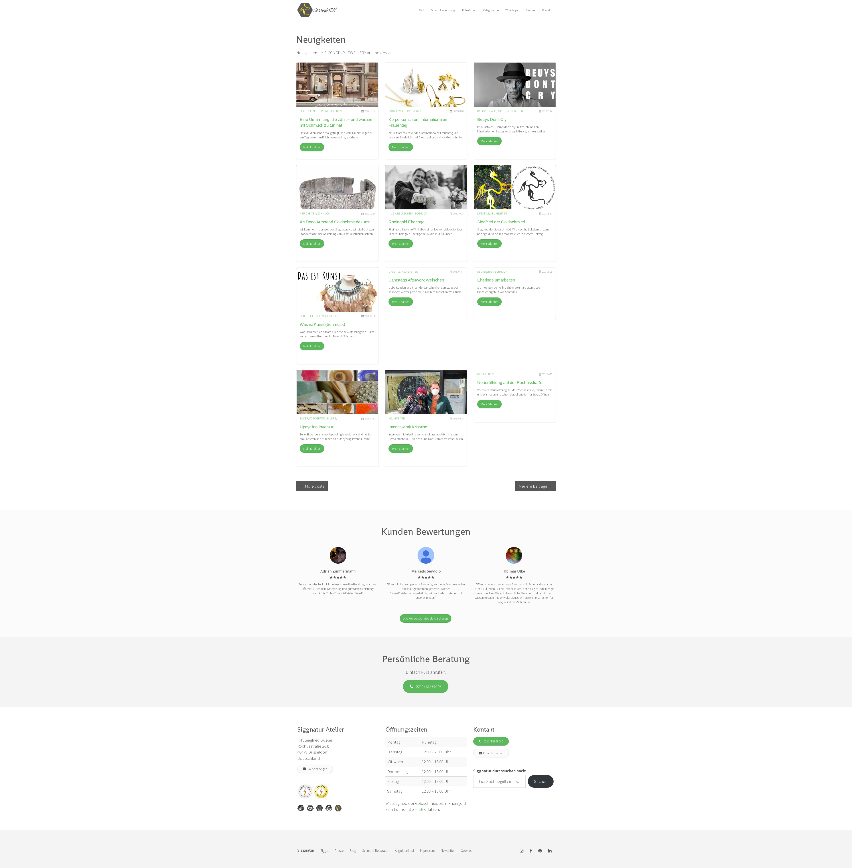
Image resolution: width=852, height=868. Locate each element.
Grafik (492, 111)
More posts (312, 486)
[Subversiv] (319, 808)
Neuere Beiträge (535, 486)
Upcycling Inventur (316, 427)
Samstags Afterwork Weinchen (416, 280)
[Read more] (337, 85)
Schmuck (323, 213)
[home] (317, 5)
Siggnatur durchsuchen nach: (499, 771)
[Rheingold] (338, 808)
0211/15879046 (427, 686)
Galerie (331, 418)
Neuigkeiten (333, 111)
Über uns (530, 10)
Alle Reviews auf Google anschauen (425, 618)
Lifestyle (306, 111)
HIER (419, 809)
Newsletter (448, 850)
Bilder (304, 418)
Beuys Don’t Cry (492, 119)
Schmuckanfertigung (443, 10)
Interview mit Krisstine (408, 427)
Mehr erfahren (312, 147)
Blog (353, 850)
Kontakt (546, 10)
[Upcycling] (300, 808)
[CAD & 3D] (310, 808)
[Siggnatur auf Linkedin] (550, 851)
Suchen (541, 781)
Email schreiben (492, 753)
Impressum (427, 850)
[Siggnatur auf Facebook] (530, 851)
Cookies (466, 850)
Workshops (511, 10)
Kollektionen (469, 10)
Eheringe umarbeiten (496, 280)
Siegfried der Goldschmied (501, 222)
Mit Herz (318, 111)
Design (482, 111)
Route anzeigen (316, 769)
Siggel (325, 850)
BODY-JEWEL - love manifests (407, 111)
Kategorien (489, 10)
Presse (339, 850)
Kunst (501, 111)
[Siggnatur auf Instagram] (521, 851)
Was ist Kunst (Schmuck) (322, 324)
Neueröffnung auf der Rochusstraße (509, 382)
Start (421, 10)
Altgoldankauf (404, 850)
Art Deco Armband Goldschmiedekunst (335, 222)
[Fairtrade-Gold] (328, 808)
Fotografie (317, 418)
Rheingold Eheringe (406, 222)
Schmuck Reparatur (375, 850)
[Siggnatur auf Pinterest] (540, 851)
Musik (392, 213)
